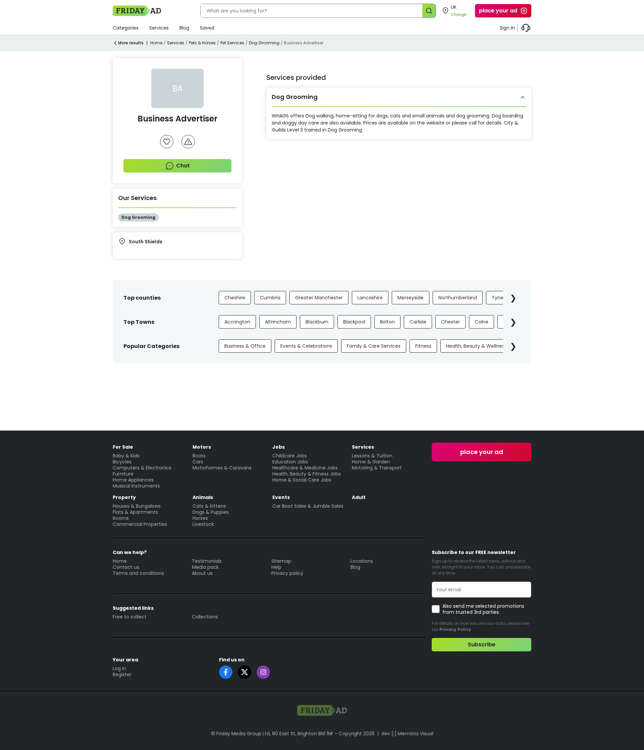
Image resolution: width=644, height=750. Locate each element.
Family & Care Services (373, 346)
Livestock (203, 524)
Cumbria (270, 297)
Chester (450, 321)
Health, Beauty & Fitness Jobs (306, 474)
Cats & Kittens (209, 506)
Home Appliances (133, 480)
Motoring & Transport (377, 468)
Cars (198, 462)
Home (156, 43)
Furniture (123, 474)
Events (281, 497)
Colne (481, 321)
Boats (199, 456)
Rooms (121, 518)
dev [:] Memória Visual (407, 733)
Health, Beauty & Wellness (476, 346)
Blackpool (354, 321)
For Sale (123, 447)
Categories (126, 27)
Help (276, 567)
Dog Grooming (264, 43)
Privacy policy (287, 573)
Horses (200, 518)
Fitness (423, 346)
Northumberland (457, 297)
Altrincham (278, 321)
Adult (359, 497)
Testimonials (207, 561)
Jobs (278, 447)
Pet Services (232, 43)
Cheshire (234, 297)
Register (122, 674)
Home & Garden (371, 462)
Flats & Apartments (135, 512)
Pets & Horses (202, 43)
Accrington (237, 321)
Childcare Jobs (289, 456)
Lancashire (370, 297)
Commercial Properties (140, 524)
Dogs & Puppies (211, 512)
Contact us (126, 567)
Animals (203, 497)
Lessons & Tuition (372, 456)
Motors (202, 447)
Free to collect (130, 616)
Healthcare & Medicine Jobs (305, 468)
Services (159, 27)
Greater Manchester (319, 297)
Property (124, 497)
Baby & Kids (126, 456)
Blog (184, 27)
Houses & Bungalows (137, 506)
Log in (119, 668)
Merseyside (410, 297)
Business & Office (245, 346)
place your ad (498, 10)
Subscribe (481, 644)
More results (131, 43)
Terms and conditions (138, 573)
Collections (205, 616)
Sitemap (281, 561)
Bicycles (122, 462)
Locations (362, 561)
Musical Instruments (136, 486)
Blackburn (317, 321)
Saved (207, 27)
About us (202, 573)
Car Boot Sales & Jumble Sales (307, 506)
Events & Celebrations (306, 346)
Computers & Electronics (142, 468)
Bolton (387, 321)
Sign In (507, 27)
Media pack (205, 567)
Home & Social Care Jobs (301, 480)
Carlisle (418, 321)
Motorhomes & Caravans (222, 468)
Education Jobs (290, 462)
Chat (183, 165)
